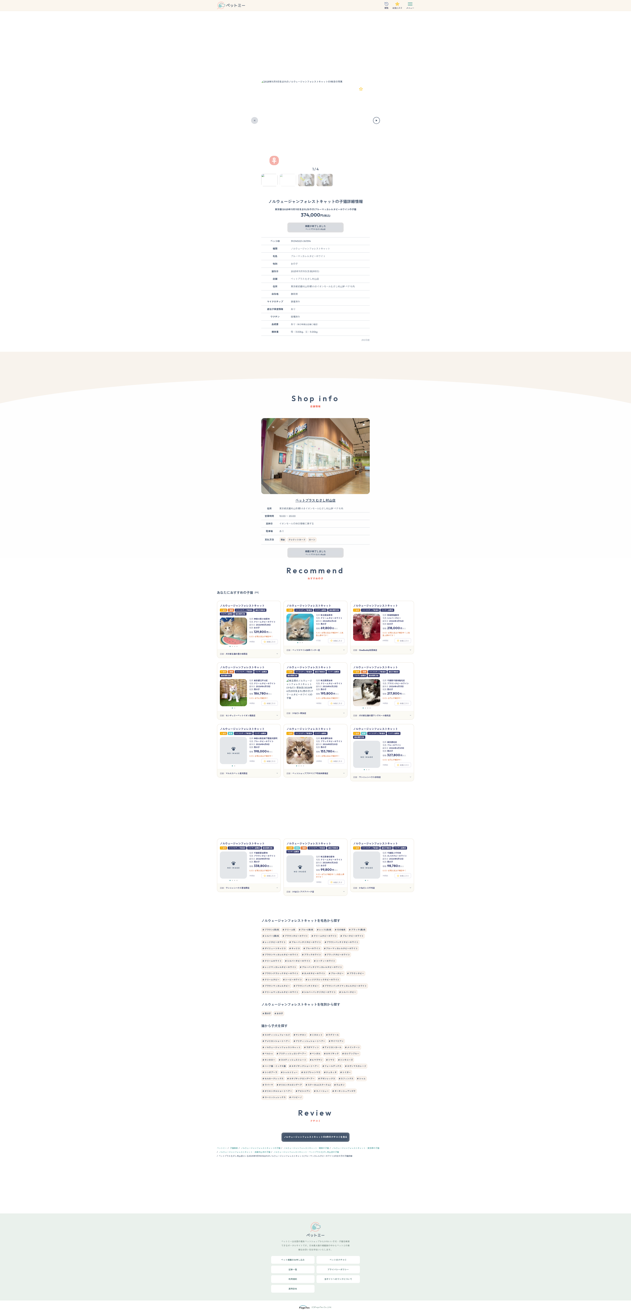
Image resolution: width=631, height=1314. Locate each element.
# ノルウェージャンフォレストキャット (282, 1047)
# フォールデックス (332, 1066)
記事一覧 (293, 1269)
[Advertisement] (315, 47)
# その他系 (340, 929)
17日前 (318, 640)
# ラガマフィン (311, 1047)
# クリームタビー (271, 979)
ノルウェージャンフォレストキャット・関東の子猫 (306, 1148)
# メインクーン (352, 1047)
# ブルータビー (336, 973)
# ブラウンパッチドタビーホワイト (341, 942)
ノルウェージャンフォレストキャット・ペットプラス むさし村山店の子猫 (306, 1152)
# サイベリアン (336, 1041)
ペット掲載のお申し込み (293, 1259)
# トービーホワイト (292, 979)
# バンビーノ (295, 1097)
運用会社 (293, 1288)
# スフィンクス (346, 1078)
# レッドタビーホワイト (274, 942)
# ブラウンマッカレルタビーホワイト (280, 954)
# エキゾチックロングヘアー (301, 1078)
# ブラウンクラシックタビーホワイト (280, 973)
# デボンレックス (326, 1078)
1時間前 (252, 642)
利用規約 (293, 1279)
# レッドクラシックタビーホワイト (322, 979)
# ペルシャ (268, 1053)
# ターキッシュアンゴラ (344, 1091)
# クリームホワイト (272, 961)
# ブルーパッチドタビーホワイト (305, 942)
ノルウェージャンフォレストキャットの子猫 (260, 1148)
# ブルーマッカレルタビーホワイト (341, 948)
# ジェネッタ (330, 1072)
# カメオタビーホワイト (313, 973)
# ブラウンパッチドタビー (306, 986)
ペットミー (222, 1148)
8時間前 (385, 640)
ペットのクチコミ (338, 1259)
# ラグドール (332, 1035)
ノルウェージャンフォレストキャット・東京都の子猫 (355, 1148)
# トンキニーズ (345, 1060)
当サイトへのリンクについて (338, 1279)
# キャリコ (294, 948)
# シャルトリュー (289, 1072)
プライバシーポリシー (338, 1269)
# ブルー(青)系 (306, 929)
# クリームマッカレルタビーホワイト (280, 992)
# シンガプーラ (270, 1072)
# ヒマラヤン (316, 1060)
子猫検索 (234, 1148)
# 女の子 (279, 1013)
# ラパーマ (268, 1085)
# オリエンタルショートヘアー (277, 1091)
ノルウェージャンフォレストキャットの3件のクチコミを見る (315, 1137)
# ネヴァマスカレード (355, 1066)
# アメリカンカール (332, 1047)
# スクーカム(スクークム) (318, 1085)
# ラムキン (339, 1085)
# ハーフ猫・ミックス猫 (274, 1066)
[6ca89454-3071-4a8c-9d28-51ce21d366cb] (361, 89)
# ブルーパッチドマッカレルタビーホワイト (321, 967)
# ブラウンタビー (355, 973)
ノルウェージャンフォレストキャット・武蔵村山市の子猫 (244, 1152)
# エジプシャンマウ (310, 1072)
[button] (254, 120)
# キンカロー (269, 1060)
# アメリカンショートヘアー (276, 1041)
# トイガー (345, 1072)
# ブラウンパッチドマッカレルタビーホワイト (345, 986)
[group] (315, 120)
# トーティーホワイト (324, 961)
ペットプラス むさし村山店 (315, 500)
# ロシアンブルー (350, 1053)
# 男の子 (267, 1013)
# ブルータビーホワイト (352, 936)
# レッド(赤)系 (324, 929)
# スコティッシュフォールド (276, 1035)
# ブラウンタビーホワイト (295, 936)
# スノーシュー (321, 1091)
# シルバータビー (347, 992)
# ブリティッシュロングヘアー (291, 1053)
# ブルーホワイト (312, 948)
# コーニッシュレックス (274, 1097)
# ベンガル (315, 1053)
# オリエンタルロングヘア (289, 1085)
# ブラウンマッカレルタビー (276, 986)
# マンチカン (300, 1035)
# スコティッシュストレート (292, 1060)
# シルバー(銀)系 (271, 936)
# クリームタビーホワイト (324, 936)
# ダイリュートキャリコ (274, 948)
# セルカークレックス (273, 1078)
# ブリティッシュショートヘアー (309, 1041)
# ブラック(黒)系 (357, 929)
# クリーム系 (289, 929)
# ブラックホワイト (311, 954)
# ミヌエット (316, 1035)
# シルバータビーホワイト (297, 961)
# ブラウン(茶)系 (271, 929)
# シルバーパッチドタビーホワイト (319, 992)
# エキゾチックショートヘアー (304, 1066)
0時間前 (319, 761)
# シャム (361, 1078)
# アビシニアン (303, 1091)
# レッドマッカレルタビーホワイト (279, 967)
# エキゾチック (331, 1053)
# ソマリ (330, 1060)
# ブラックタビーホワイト (337, 954)
